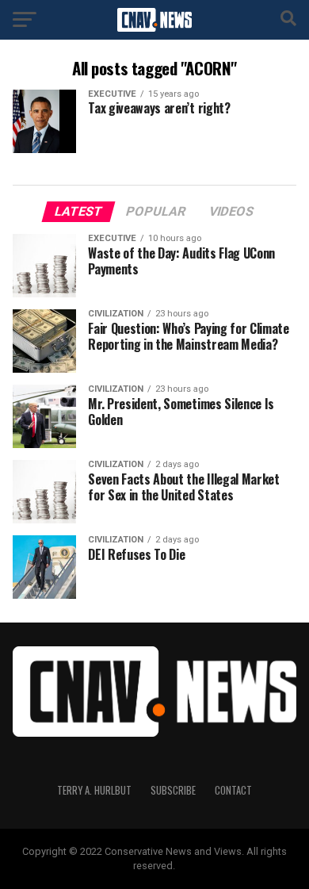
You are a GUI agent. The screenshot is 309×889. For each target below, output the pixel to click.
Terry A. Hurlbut (94, 790)
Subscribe (173, 790)
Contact (233, 790)
